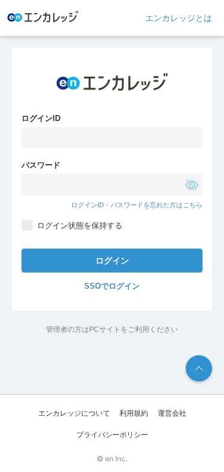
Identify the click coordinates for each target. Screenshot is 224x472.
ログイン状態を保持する (79, 225)
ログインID (41, 118)
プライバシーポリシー (112, 435)
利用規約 (133, 413)
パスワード (41, 165)
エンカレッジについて (74, 413)
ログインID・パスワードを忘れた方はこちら (136, 204)
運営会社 (172, 413)
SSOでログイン (112, 286)
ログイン (112, 260)
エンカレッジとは (178, 18)
